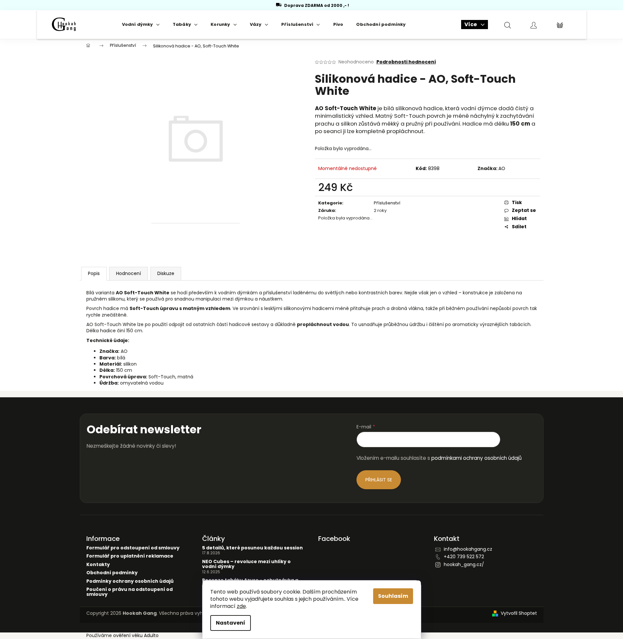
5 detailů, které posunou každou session (252, 547)
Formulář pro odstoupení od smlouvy (133, 547)
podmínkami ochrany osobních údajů (476, 458)
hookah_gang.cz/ (464, 564)
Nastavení (230, 623)
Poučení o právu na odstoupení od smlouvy (129, 592)
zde (241, 606)
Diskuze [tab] (165, 273)
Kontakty (98, 564)
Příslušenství (387, 203)
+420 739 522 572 (464, 556)
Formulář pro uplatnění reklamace (129, 556)
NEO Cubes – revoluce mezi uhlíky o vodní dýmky (246, 564)
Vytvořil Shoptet (519, 613)
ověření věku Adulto (136, 635)
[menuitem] (140, 24)
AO (501, 168)
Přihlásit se (378, 479)
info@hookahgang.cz (468, 549)
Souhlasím (393, 596)
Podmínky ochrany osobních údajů (130, 581)
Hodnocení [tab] (128, 273)
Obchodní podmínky (112, 572)
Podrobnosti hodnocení (406, 62)
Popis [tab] (94, 273)
